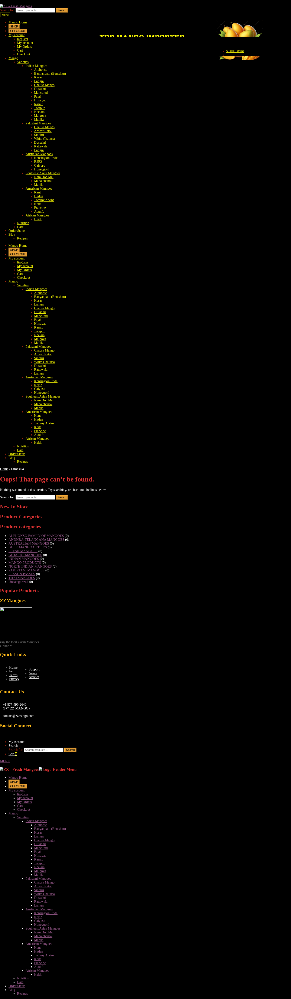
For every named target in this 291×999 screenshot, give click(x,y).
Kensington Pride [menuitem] (46, 913)
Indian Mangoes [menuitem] (36, 821)
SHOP (14, 26)
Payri (37, 96)
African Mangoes (37, 215)
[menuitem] (14, 781)
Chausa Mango (44, 85)
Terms (13, 675)
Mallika (39, 119)
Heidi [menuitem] (38, 974)
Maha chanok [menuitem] (43, 936)
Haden (38, 196)
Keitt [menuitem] (37, 959)
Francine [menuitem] (40, 963)
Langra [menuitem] (39, 836)
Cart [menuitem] (20, 805)
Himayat (40, 100)
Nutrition (23, 223)
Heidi (38, 219)
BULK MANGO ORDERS (28, 547)
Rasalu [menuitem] (38, 859)
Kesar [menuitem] (38, 832)
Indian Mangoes (36, 66)
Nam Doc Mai (43, 177)
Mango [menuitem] (13, 813)
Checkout (23, 54)
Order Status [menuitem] (17, 986)
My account (16, 35)
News (33, 673)
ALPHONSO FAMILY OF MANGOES (36, 536)
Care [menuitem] (20, 982)
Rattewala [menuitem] (41, 901)
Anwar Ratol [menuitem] (43, 886)
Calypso (39, 165)
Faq (11, 671)
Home (4, 469)
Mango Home (18, 22)
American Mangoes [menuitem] (39, 944)
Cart (20, 50)
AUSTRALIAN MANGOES (29, 543)
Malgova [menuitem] (40, 871)
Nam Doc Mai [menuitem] (43, 932)
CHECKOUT (18, 31)
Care (20, 227)
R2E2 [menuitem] (38, 917)
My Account (17, 742)
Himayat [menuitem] (40, 855)
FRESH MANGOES (23, 551)
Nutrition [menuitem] (23, 978)
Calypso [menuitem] (39, 921)
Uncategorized (18, 582)
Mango (13, 58)
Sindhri (39, 135)
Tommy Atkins (44, 200)
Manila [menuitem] (38, 940)
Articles (34, 677)
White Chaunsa (44, 138)
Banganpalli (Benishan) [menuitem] (50, 828)
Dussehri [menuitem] (40, 844)
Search (62, 10)
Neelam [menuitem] (39, 867)
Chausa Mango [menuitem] (44, 840)
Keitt (37, 204)
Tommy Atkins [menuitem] (44, 955)
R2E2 (38, 161)
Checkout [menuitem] (23, 809)
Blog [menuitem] (12, 990)
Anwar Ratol (43, 131)
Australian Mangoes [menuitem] (39, 909)
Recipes (22, 238)
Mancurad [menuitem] (41, 848)
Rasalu (38, 104)
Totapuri (39, 108)
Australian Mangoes (39, 154)
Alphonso (40, 69)
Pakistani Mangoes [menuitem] (38, 878)
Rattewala (41, 146)
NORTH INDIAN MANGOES (30, 566)
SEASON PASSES (22, 574)
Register (22, 39)
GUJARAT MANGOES (25, 555)
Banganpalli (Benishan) (50, 73)
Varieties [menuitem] (23, 817)
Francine (40, 207)
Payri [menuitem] (37, 851)
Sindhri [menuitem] (39, 890)
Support (34, 669)
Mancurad (41, 92)
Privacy (14, 679)
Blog (12, 234)
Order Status (17, 230)
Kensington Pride (46, 158)
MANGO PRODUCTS (25, 562)
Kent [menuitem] (37, 947)
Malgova (40, 115)
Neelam (39, 112)
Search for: (7, 10)
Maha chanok (43, 181)
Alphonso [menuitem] (40, 825)
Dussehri (40, 89)
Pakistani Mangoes (38, 123)
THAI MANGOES (22, 578)
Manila (38, 184)
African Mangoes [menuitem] (37, 970)
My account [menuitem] (16, 790)
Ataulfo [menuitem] (39, 967)
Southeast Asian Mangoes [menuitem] (43, 928)
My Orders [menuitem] (24, 802)
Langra (39, 81)
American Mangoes (39, 188)
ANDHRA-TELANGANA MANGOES (36, 539)
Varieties (23, 62)
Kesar (38, 77)
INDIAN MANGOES (24, 559)
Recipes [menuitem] (22, 993)
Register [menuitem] (22, 794)
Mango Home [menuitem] (18, 777)
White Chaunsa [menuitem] (44, 894)
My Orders (24, 46)
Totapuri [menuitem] (39, 863)
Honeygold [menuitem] (41, 924)
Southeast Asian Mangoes (43, 173)
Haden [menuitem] (38, 951)
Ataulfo (39, 211)
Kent (37, 192)
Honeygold (41, 169)
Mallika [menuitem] (39, 874)
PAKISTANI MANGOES (27, 570)
